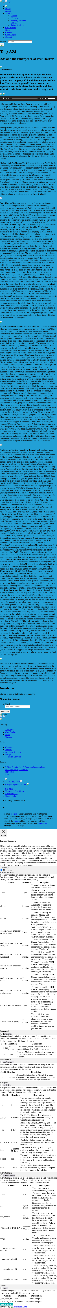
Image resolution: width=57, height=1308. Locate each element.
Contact (8, 37)
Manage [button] (7, 826)
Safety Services (17, 25)
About (8, 11)
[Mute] (46, 98)
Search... (3, 42)
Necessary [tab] (4, 867)
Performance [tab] (5, 1059)
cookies (14, 814)
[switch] (1, 1034)
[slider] (52, 98)
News (7, 30)
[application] (28, 98)
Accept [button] (21, 826)
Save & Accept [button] (6, 1304)
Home (7, 8)
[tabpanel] (28, 952)
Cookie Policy (11, 796)
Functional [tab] (4, 1031)
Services (8, 13)
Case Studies (10, 27)
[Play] (3, 98)
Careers (8, 32)
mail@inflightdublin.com (15, 784)
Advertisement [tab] (6, 1173)
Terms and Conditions (14, 791)
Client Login (10, 35)
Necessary (7, 870)
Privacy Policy (11, 793)
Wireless (14, 18)
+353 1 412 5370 (12, 782)
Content (14, 16)
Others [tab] (3, 1285)
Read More (42, 823)
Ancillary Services (18, 20)
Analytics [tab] (4, 1082)
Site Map (9, 789)
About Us (9, 730)
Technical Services (13, 757)
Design (14, 23)
